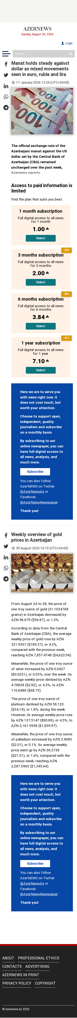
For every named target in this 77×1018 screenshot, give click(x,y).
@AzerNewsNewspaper (39, 502)
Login (69, 43)
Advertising (37, 966)
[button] (6, 64)
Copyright (45, 983)
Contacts (12, 966)
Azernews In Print (20, 975)
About (8, 958)
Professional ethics (38, 958)
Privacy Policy (16, 983)
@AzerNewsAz (32, 491)
